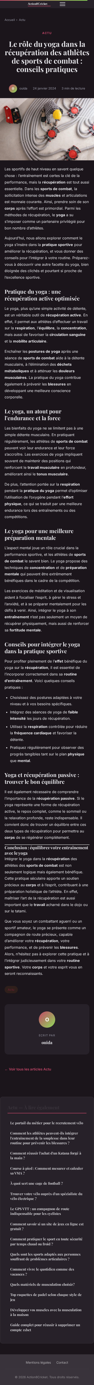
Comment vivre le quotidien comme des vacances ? (42, 1271)
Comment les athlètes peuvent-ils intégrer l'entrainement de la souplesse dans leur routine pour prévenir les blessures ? (44, 1138)
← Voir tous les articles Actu (28, 1069)
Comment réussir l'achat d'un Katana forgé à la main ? (45, 1155)
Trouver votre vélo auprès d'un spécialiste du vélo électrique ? (46, 1196)
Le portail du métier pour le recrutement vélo (46, 1123)
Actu (22, 20)
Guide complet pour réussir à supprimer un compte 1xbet (45, 1327)
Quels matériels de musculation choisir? (42, 1284)
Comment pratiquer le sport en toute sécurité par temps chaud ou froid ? (46, 1241)
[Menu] (62, 4)
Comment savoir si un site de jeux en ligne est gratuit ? (47, 1226)
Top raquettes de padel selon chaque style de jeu (46, 1297)
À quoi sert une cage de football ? (36, 1183)
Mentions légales (38, 1362)
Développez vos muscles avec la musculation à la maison (45, 1312)
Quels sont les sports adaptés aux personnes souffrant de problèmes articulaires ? (45, 1256)
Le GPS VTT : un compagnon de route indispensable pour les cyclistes (39, 1211)
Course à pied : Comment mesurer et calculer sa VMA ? (46, 1170)
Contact (62, 1362)
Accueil (10, 20)
